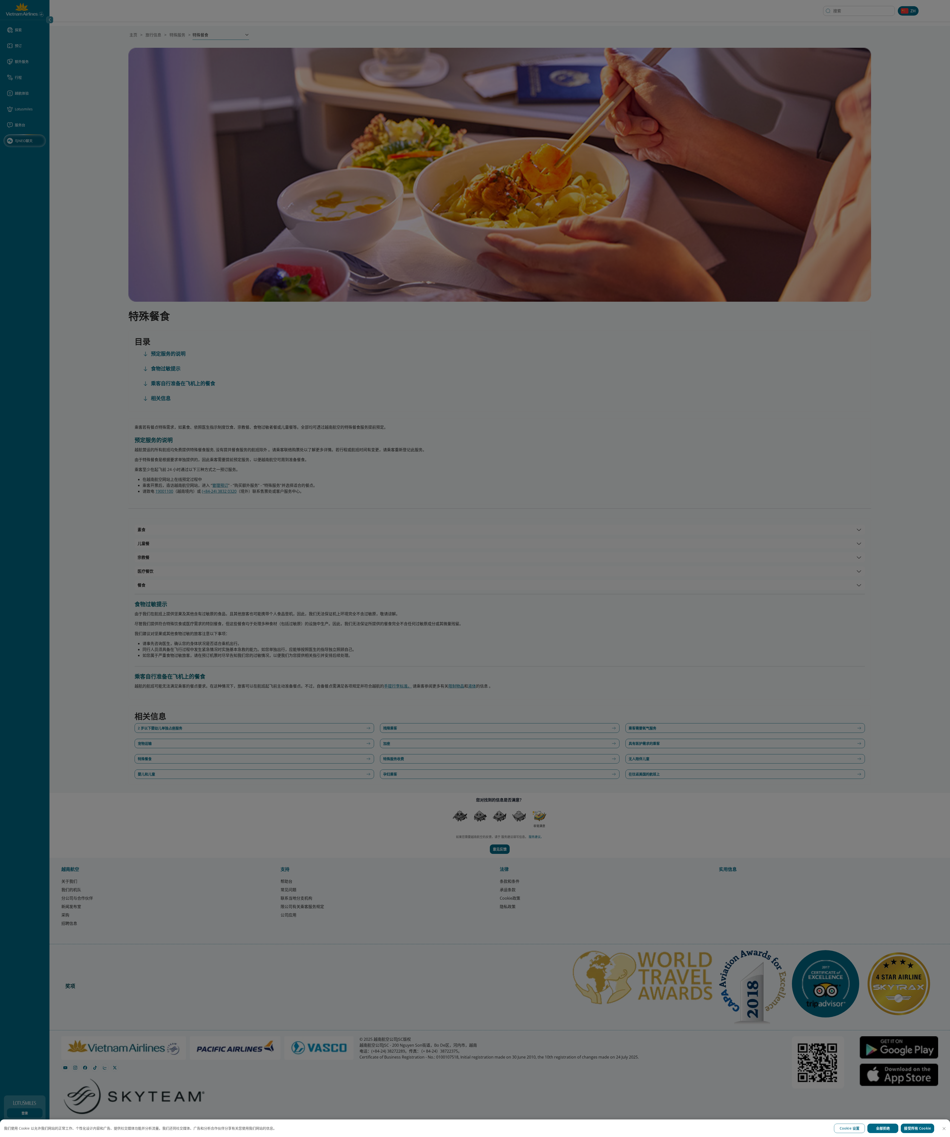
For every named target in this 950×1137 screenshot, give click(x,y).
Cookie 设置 (849, 1128)
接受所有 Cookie (917, 1128)
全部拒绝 (883, 1128)
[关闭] (944, 1129)
